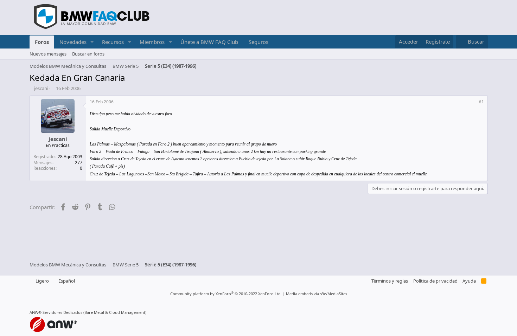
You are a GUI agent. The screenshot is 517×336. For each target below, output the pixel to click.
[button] (92, 42)
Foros (42, 41)
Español (66, 281)
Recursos (113, 41)
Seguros (258, 41)
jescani (41, 88)
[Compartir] (472, 102)
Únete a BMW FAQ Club (209, 41)
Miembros (152, 41)
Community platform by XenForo (226, 293)
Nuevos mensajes (48, 54)
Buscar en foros (88, 54)
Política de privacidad (435, 281)
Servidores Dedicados (62, 312)
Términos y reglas (389, 281)
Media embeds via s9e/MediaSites (316, 293)
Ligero (41, 281)
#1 (481, 102)
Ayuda (469, 281)
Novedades (73, 41)
